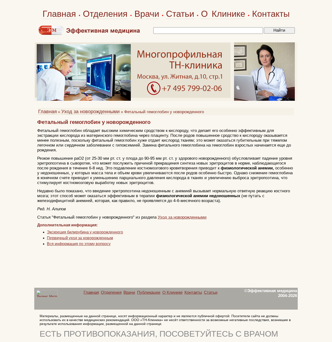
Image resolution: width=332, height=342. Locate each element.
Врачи (146, 14)
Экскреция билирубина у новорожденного (85, 232)
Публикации (148, 292)
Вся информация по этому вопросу (79, 244)
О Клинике (223, 14)
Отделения (105, 14)
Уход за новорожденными (90, 111)
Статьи (180, 14)
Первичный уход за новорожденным (80, 238)
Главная (59, 14)
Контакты (271, 14)
